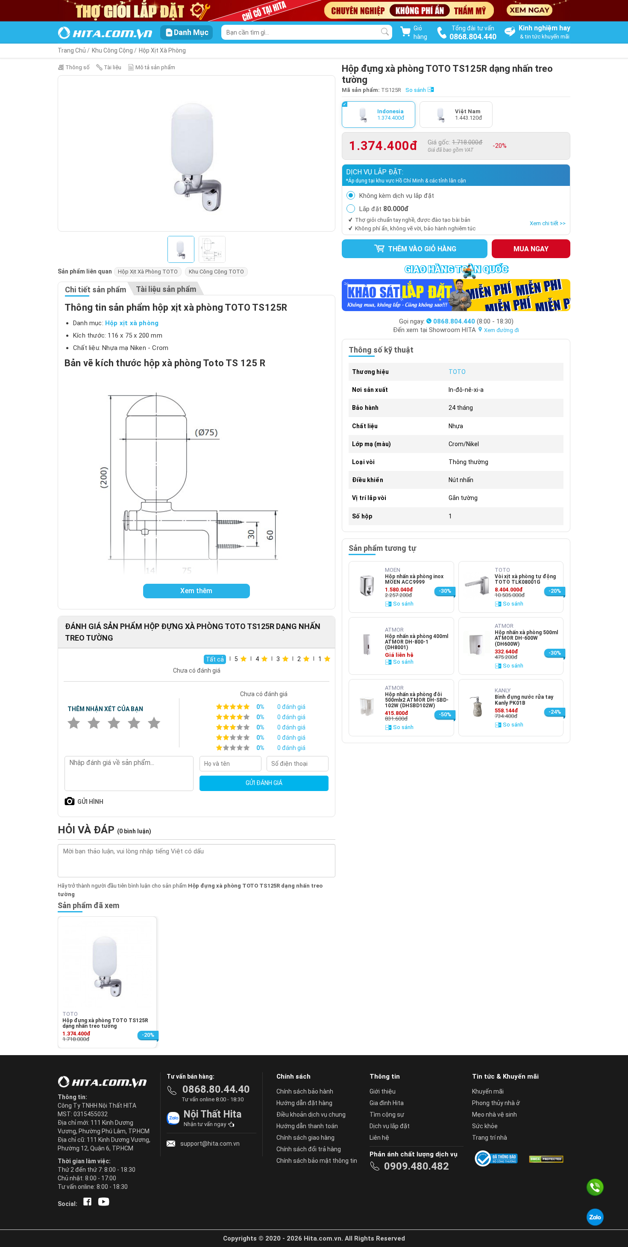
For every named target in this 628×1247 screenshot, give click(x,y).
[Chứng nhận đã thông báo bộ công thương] (497, 1158)
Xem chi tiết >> (548, 223)
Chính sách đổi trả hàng (308, 1149)
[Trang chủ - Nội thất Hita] (105, 1082)
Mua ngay (531, 249)
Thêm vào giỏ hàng (421, 249)
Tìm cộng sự (387, 1114)
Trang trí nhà (489, 1137)
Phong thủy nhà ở (496, 1103)
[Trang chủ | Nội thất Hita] (105, 33)
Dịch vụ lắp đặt (390, 1126)
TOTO (457, 371)
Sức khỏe (485, 1126)
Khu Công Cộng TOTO (216, 271)
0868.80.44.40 (216, 1089)
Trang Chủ (72, 50)
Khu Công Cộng (112, 50)
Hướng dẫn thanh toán (307, 1126)
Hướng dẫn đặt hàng (304, 1103)
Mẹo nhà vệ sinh (494, 1114)
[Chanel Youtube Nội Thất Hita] (102, 1203)
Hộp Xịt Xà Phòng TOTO (148, 271)
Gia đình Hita (387, 1103)
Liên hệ (379, 1137)
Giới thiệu (383, 1091)
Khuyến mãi (488, 1091)
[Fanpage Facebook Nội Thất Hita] (86, 1203)
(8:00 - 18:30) (473, 321)
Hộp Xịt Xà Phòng (162, 50)
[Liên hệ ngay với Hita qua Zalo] (595, 1217)
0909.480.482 (416, 1166)
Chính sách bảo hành (304, 1091)
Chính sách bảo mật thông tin (316, 1160)
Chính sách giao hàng (305, 1137)
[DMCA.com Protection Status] (545, 1158)
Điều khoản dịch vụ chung (311, 1114)
